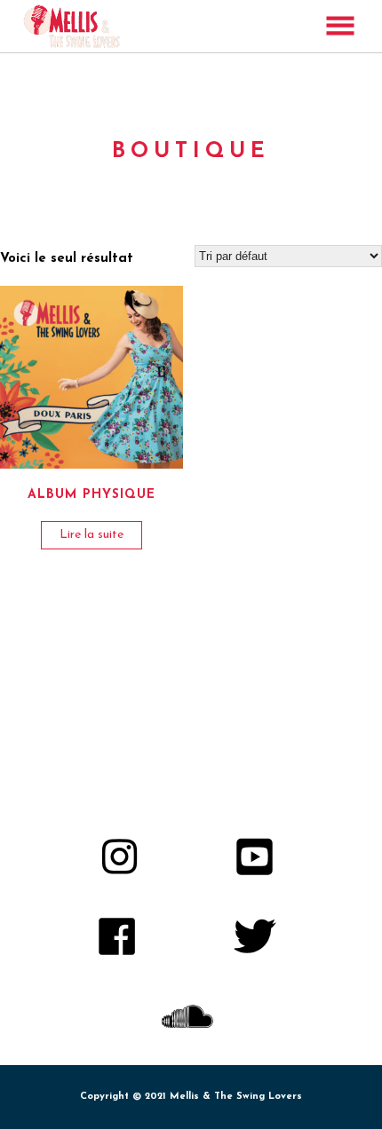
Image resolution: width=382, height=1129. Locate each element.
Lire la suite (91, 534)
